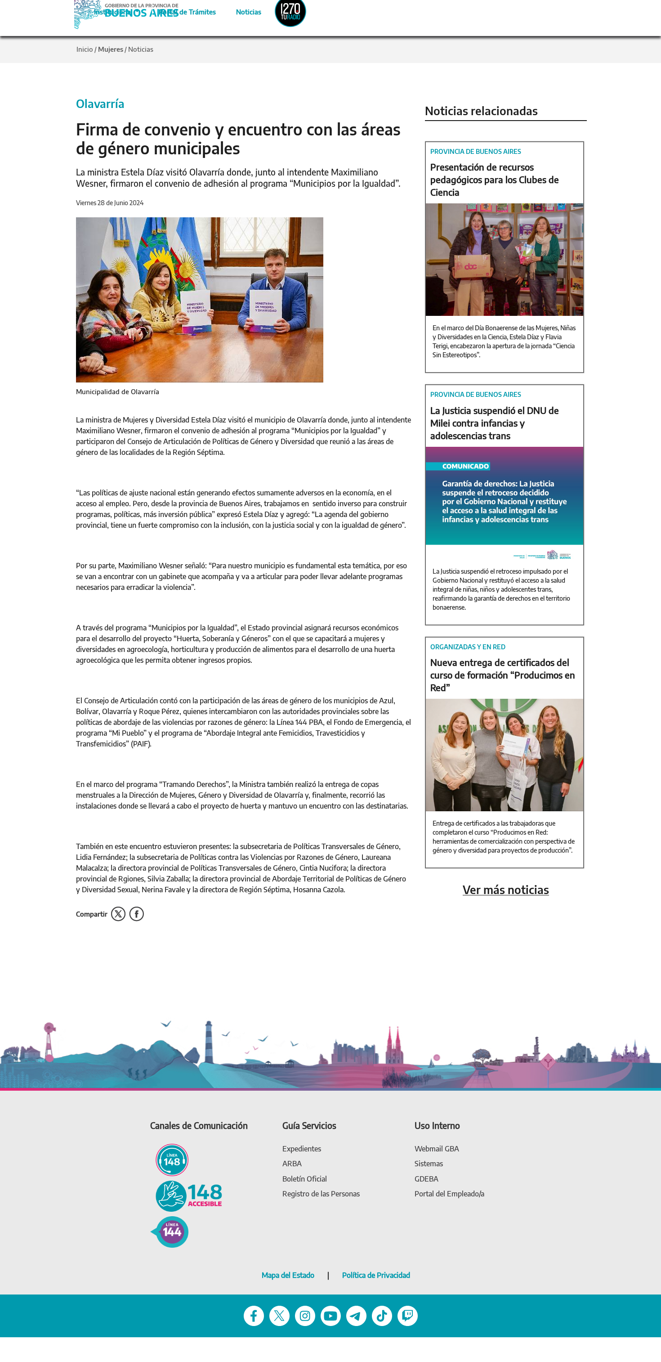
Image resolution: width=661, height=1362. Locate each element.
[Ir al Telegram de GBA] (356, 1315)
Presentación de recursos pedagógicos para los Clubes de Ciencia (494, 179)
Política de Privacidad (376, 1275)
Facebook (136, 914)
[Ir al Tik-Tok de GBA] (382, 1315)
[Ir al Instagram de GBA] (305, 1315)
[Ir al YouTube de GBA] (331, 1315)
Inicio (84, 49)
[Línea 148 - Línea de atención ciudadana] (169, 1159)
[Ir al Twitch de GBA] (407, 1315)
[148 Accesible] (186, 1195)
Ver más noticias (506, 890)
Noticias (241, 10)
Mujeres (110, 49)
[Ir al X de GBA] (279, 1315)
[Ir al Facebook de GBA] (254, 1315)
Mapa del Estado (288, 1275)
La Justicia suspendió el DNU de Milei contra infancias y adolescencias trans (494, 423)
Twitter (118, 914)
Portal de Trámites (182, 10)
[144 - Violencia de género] (169, 1231)
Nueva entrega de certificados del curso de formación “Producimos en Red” (502, 674)
